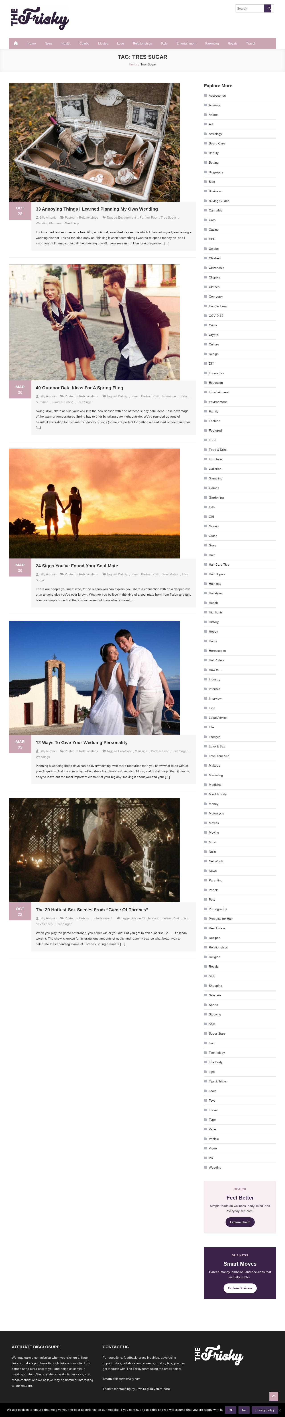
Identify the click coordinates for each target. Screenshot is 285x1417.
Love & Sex (217, 746)
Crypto (213, 335)
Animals (214, 105)
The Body (215, 1062)
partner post (148, 217)
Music (213, 842)
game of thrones (145, 918)
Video (213, 1148)
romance (169, 396)
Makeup (214, 765)
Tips (212, 1072)
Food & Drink (218, 449)
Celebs (84, 43)
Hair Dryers (217, 574)
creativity (124, 751)
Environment (218, 402)
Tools (212, 1091)
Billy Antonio (48, 217)
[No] (279, 1410)
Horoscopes (217, 650)
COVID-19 (216, 315)
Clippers (214, 277)
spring (184, 396)
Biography (216, 172)
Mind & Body (218, 794)
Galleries (215, 469)
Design (214, 354)
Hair (212, 555)
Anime (213, 114)
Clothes (214, 287)
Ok (231, 1410)
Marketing (216, 775)
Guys (212, 545)
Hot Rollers (216, 660)
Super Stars (217, 1033)
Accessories (217, 95)
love (134, 396)
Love (120, 43)
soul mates (170, 574)
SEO (212, 976)
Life (211, 727)
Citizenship (216, 268)
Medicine (215, 784)
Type (212, 1119)
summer (42, 402)
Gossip (214, 526)
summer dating (62, 402)
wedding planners (49, 223)
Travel (250, 43)
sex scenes (44, 924)
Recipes (214, 938)
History (214, 622)
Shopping (215, 985)
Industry (214, 679)
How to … (216, 670)
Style (164, 43)
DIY (211, 363)
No (244, 1410)
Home (31, 43)
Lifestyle (214, 737)
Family (213, 411)
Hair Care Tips (219, 564)
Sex (185, 918)
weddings (72, 223)
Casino (214, 229)
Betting (214, 162)
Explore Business (240, 1288)
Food (212, 440)
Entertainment (186, 43)
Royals (232, 43)
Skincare (215, 995)
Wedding (215, 1167)
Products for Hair (221, 918)
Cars (212, 220)
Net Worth (216, 861)
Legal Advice (218, 717)
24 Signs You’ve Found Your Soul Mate (77, 565)
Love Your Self (219, 756)
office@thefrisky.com (126, 1378)
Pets (212, 899)
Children (215, 258)
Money (213, 804)
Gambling (215, 478)
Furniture (215, 459)
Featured (215, 430)
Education (216, 382)
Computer (216, 296)
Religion (214, 957)
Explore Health (240, 1222)
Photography (218, 909)
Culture (214, 344)
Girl (211, 516)
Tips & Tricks (218, 1081)
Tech (212, 1043)
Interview (215, 698)
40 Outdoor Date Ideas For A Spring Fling (79, 387)
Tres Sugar (168, 217)
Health (66, 43)
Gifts (212, 507)
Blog (212, 181)
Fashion (214, 421)
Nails (212, 851)
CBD (212, 239)
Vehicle (214, 1139)
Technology (217, 1052)
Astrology (215, 134)
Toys (212, 1100)
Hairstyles (216, 593)
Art (211, 124)
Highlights (216, 612)
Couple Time (218, 306)
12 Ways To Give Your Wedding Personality (82, 742)
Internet (214, 689)
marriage (141, 751)
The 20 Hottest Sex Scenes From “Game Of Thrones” (92, 909)
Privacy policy (265, 1410)
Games (214, 488)
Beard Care (217, 143)
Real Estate (217, 928)
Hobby (213, 631)
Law (212, 708)
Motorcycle (216, 813)
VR (211, 1158)
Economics (216, 373)
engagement (127, 217)
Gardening (216, 497)
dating (122, 396)
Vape (212, 1129)
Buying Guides (219, 201)
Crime (213, 325)
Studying (215, 1014)
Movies (103, 43)
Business (215, 191)
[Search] (267, 8)
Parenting (212, 43)
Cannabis (215, 210)
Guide (213, 536)
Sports (213, 1005)
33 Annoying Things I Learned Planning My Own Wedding (97, 209)
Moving (214, 832)
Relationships (142, 43)
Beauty (214, 153)
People (214, 890)
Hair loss (215, 583)
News (49, 43)
